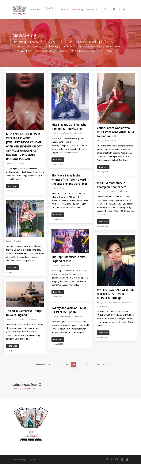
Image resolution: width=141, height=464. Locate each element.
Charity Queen (65, 265)
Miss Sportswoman (112, 303)
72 (67, 364)
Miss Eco (17, 241)
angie (10, 163)
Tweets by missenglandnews (24, 388)
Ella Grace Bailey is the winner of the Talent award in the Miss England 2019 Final (70, 179)
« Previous (40, 364)
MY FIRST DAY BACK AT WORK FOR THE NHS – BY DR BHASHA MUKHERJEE (115, 294)
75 (86, 364)
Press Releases (19, 163)
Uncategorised (76, 133)
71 (61, 364)
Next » (106, 364)
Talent (62, 188)
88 (98, 364)
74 (80, 364)
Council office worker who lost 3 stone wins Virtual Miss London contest (115, 132)
